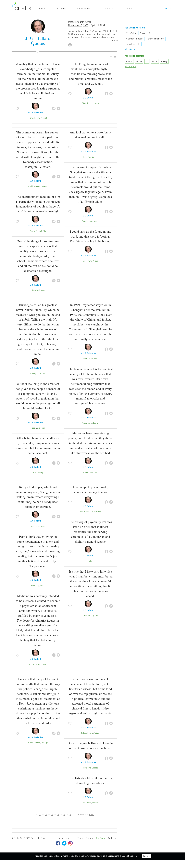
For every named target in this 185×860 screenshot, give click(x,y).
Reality (37, 118)
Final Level (45, 838)
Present (44, 118)
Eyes (38, 526)
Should (88, 803)
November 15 (75, 25)
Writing (33, 373)
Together (85, 221)
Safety (40, 472)
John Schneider (133, 44)
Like (85, 768)
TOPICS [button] (42, 9)
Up (84, 261)
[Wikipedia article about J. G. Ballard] (70, 45)
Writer (88, 22)
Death (42, 585)
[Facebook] (58, 843)
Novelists (95, 803)
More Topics (130, 66)
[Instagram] (70, 843)
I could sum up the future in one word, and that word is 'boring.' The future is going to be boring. (90, 236)
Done (39, 373)
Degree (95, 768)
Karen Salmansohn (155, 39)
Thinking (90, 103)
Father (90, 359)
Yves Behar (131, 33)
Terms (80, 838)
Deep (96, 472)
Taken (43, 526)
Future (89, 261)
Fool (89, 157)
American (37, 186)
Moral (90, 423)
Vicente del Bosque (134, 39)
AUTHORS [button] (61, 9)
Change (44, 743)
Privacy (89, 838)
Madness (97, 511)
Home (31, 118)
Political (37, 743)
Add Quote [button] (101, 838)
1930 (85, 25)
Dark (91, 472)
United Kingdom (76, 22)
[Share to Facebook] (54, 108)
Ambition (44, 664)
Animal (97, 733)
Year (96, 359)
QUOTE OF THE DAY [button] (85, 9)
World (30, 186)
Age (91, 221)
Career (37, 664)
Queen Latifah (146, 33)
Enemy (96, 423)
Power (85, 472)
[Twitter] (64, 843)
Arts (89, 768)
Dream (45, 186)
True (96, 615)
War (85, 359)
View (97, 103)
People (32, 231)
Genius (95, 157)
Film (44, 231)
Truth (44, 373)
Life (32, 290)
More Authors (131, 49)
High (43, 428)
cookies (51, 856)
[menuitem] (111, 57)
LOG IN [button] (170, 9)
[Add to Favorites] (17, 108)
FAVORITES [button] (109, 9)
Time (84, 103)
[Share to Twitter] (58, 108)
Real (85, 157)
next (91, 814)
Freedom (89, 511)
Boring (95, 261)
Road (35, 472)
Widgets (112, 838)
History (90, 561)
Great (30, 743)
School (37, 290)
